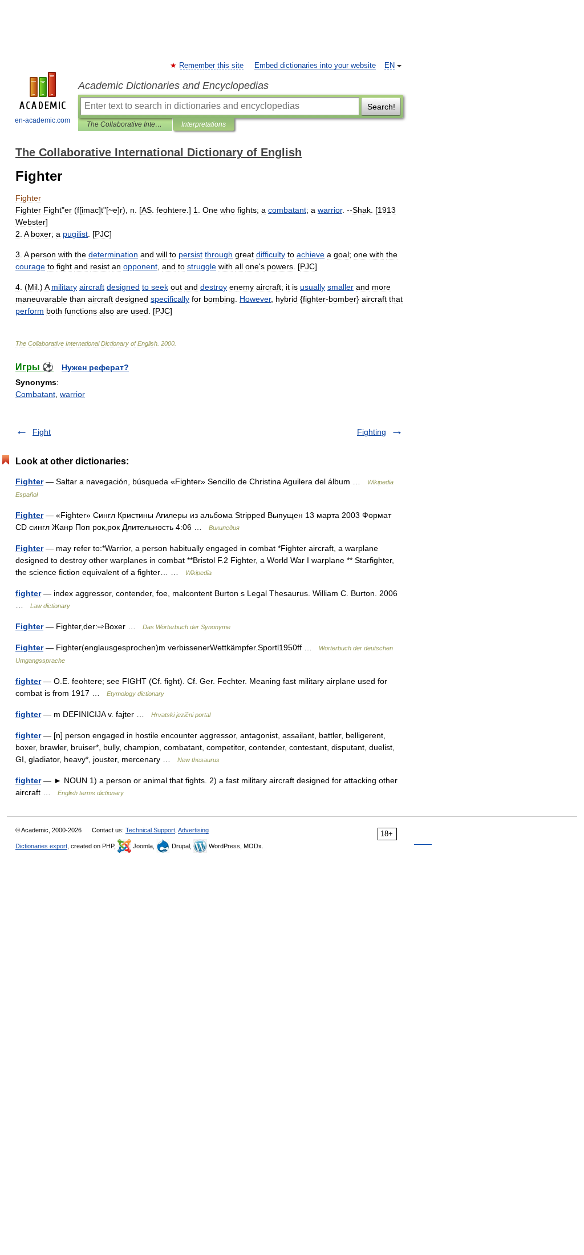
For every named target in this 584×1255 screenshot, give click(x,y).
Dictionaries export (41, 846)
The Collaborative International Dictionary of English (125, 124)
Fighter (29, 481)
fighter (28, 593)
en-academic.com (42, 120)
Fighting (371, 431)
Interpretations (203, 124)
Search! (381, 106)
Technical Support (150, 830)
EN (389, 66)
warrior (72, 394)
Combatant (35, 394)
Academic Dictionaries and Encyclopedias (173, 85)
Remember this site (212, 66)
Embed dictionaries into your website (315, 66)
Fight (42, 431)
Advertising (193, 830)
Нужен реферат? (95, 367)
